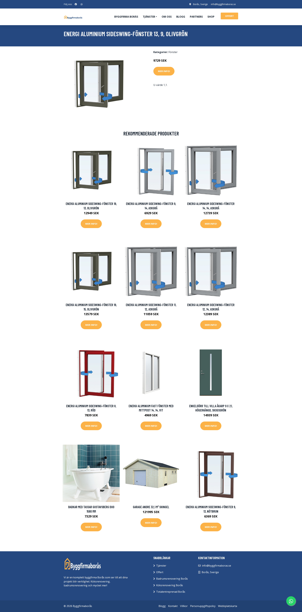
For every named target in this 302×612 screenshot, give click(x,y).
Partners (196, 16)
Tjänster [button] (149, 16)
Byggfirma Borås (126, 16)
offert (229, 15)
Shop (210, 16)
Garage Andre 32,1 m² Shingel (151, 507)
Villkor (184, 606)
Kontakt (173, 606)
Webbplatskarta (227, 606)
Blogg (180, 16)
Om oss (167, 16)
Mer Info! (164, 71)
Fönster (173, 52)
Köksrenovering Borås (169, 585)
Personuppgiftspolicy (202, 606)
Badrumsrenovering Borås (172, 578)
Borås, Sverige (200, 4)
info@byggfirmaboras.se (223, 4)
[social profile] (75, 4)
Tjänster (161, 565)
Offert (159, 572)
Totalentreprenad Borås (170, 591)
